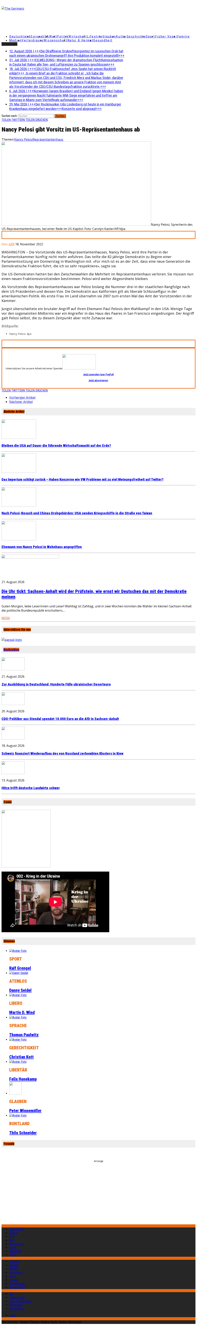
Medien (15, 40)
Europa (36, 36)
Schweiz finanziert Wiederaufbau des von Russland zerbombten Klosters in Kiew (62, 753)
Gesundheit (103, 40)
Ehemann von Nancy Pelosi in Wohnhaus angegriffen (42, 547)
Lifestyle (95, 36)
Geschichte (136, 36)
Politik (62, 36)
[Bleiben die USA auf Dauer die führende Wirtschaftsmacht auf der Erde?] (19, 438)
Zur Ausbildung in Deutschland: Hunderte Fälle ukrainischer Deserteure (56, 684)
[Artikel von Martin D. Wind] (18, 995)
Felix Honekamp (23, 1079)
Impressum (16, 1305)
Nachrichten (11, 649)
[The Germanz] (34, 8)
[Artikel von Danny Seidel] (18, 973)
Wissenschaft (55, 40)
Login (12, 1315)
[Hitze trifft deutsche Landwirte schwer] (13, 773)
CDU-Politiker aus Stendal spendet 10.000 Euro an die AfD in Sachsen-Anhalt (60, 719)
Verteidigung (33, 40)
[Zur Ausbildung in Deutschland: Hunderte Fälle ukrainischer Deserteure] (13, 669)
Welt (53, 36)
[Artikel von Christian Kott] (18, 1039)
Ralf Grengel (20, 968)
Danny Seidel (20, 990)
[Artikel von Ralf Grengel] (18, 951)
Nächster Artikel (21, 402)
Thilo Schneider (23, 1132)
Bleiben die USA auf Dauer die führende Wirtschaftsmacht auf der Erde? (56, 445)
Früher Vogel (166, 36)
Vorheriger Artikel (22, 397)
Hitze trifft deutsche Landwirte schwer (31, 788)
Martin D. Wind (22, 1012)
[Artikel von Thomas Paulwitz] (18, 1017)
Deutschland (20, 36)
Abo (11, 1294)
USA (11, 1236)
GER (11, 244)
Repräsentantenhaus (48, 139)
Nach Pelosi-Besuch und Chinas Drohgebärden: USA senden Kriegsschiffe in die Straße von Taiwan (77, 513)
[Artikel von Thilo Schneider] (18, 1115)
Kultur (121, 36)
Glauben (109, 36)
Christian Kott (21, 1057)
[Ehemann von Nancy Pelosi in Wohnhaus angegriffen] (19, 539)
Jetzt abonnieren (98, 380)
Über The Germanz (20, 1301)
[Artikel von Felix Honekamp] (18, 1062)
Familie (183, 36)
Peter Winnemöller (25, 1110)
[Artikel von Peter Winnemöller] (15, 1093)
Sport (150, 36)
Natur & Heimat (80, 40)
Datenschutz (16, 1308)
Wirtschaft (77, 36)
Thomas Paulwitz (24, 1034)
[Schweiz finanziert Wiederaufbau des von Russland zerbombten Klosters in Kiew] (13, 738)
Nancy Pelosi (23, 139)
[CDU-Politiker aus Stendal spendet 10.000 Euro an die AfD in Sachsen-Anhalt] (13, 704)
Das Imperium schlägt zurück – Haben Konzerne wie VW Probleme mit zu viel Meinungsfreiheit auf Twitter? (83, 479)
